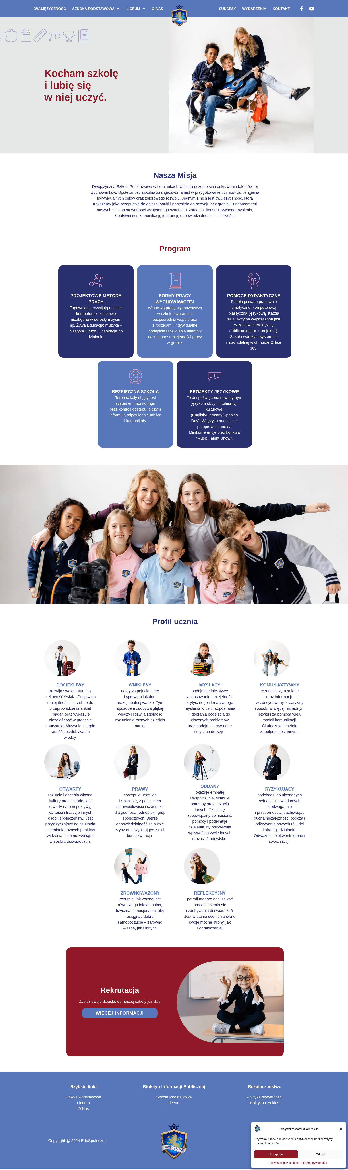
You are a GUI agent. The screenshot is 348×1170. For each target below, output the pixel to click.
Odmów (321, 1154)
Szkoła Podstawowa (93, 9)
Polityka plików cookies (283, 1162)
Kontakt (281, 9)
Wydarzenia (254, 9)
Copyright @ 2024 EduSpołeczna (77, 1140)
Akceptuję (276, 1154)
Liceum (133, 9)
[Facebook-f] (302, 9)
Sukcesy (227, 9)
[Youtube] (312, 9)
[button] (341, 1129)
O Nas (157, 9)
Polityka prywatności (313, 1162)
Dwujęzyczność (50, 9)
